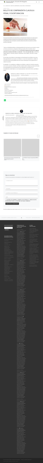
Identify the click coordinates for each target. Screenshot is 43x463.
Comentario (9, 180)
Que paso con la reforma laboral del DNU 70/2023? (33, 266)
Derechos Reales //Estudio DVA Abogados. (13, 459)
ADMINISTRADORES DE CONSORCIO (8, 243)
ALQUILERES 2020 (7, 244)
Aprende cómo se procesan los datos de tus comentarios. (27, 209)
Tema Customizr (16, 461)
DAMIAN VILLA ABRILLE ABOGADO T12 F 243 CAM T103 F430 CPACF (21, 230)
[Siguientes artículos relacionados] (38, 136)
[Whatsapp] (5, 100)
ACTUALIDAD (6, 240)
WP (7, 461)
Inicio (4, 5)
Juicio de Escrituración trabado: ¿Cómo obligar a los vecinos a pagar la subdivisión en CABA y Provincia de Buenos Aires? (33, 230)
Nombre (8, 188)
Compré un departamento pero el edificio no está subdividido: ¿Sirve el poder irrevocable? (33, 241)
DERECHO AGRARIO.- (7, 258)
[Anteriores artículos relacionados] (36, 136)
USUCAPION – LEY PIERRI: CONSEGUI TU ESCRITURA (8, 280)
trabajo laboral (7, 278)
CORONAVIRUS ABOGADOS (8, 255)
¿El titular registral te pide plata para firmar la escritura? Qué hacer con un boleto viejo (34, 245)
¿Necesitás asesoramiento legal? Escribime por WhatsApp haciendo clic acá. (16, 95)
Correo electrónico (12, 192)
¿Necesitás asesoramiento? (15, 75)
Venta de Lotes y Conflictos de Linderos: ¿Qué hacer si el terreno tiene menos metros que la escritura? (34, 236)
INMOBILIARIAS (8, 5)
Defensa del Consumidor (9, 257)
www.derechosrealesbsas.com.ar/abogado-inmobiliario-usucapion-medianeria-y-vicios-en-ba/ (19, 97)
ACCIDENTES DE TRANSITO (8, 239)
